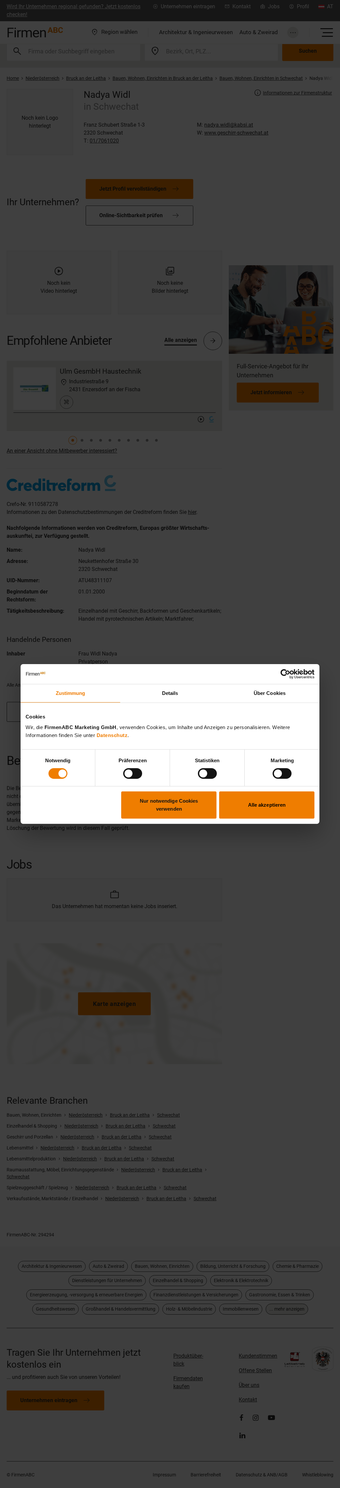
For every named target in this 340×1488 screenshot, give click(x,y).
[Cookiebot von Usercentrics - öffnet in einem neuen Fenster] (285, 674)
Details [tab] (170, 693)
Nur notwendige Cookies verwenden (169, 805)
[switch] (132, 773)
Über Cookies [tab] (270, 693)
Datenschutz (112, 735)
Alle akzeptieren (267, 805)
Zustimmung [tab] (70, 693)
